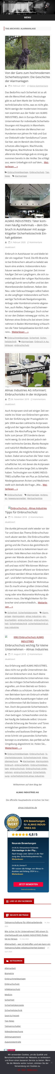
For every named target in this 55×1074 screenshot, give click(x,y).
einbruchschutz (21, 345)
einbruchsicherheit (23, 772)
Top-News (9, 1021)
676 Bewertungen (34, 821)
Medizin (8, 994)
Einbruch (9, 765)
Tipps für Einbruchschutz (21, 512)
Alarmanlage (21, 176)
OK (19, 1070)
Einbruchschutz (36, 172)
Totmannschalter (13, 1026)
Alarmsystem (18, 616)
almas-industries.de (27, 807)
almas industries (33, 616)
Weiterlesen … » (20, 332)
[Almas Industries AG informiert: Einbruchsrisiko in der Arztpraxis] (27, 370)
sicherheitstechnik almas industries (27, 776)
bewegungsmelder (17, 498)
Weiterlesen (17, 859)
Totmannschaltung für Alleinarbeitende (23, 922)
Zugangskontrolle (13, 1042)
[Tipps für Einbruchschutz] (27, 508)
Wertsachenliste (34, 498)
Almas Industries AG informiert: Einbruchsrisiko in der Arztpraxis (26, 392)
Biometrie (9, 973)
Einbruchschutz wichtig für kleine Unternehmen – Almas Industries (26, 647)
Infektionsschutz (12, 989)
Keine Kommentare (39, 85)
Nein (24, 1070)
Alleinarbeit (10, 968)
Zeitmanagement (13, 1036)
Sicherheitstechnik (18, 623)
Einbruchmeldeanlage (17, 172)
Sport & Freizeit (12, 1015)
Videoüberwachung (14, 1031)
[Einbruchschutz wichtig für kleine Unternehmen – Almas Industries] (27, 639)
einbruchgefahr (22, 765)
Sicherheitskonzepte (27, 612)
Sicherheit (34, 337)
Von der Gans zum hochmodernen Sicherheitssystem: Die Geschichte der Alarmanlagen (27, 77)
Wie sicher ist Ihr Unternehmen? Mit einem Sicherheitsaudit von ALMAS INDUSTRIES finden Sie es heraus (26, 935)
